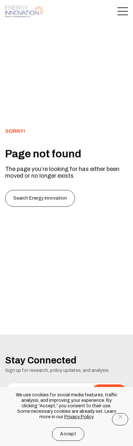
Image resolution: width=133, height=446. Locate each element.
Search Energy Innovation (40, 198)
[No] (120, 419)
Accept (68, 433)
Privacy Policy (78, 416)
